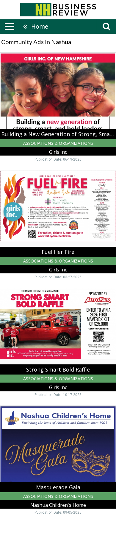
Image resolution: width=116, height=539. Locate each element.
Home (39, 26)
